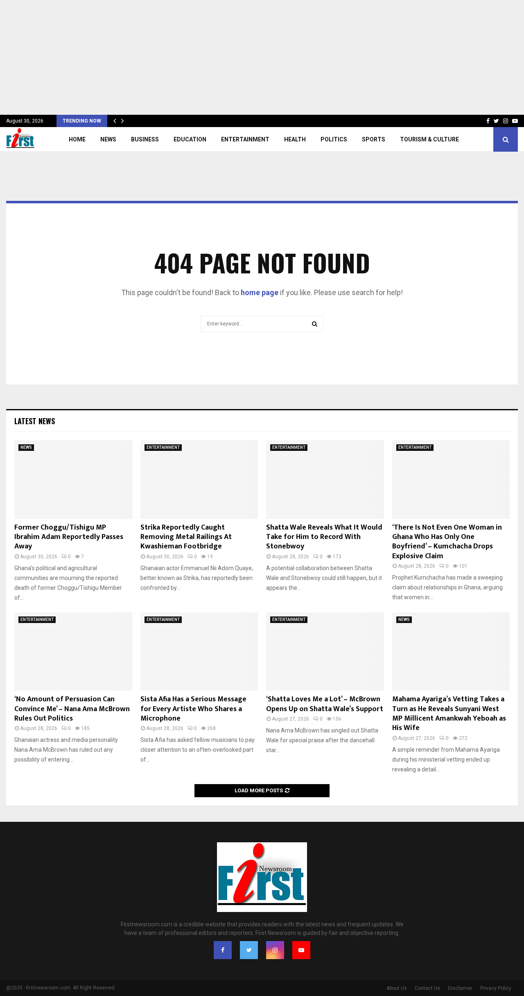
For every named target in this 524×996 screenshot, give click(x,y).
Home (77, 139)
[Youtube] (301, 950)
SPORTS (373, 139)
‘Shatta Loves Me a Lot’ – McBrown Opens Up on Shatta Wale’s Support (324, 704)
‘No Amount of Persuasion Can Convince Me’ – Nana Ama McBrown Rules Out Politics (72, 709)
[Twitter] (249, 950)
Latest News (34, 421)
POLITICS (334, 139)
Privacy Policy (495, 988)
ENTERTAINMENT (245, 139)
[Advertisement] (245, 57)
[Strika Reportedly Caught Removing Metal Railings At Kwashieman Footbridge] (199, 479)
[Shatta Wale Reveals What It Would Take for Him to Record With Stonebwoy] (325, 479)
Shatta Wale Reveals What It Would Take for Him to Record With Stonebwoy (324, 537)
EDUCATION (190, 139)
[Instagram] (275, 950)
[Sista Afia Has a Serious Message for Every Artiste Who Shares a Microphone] (199, 651)
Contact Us (427, 988)
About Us (396, 988)
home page (259, 292)
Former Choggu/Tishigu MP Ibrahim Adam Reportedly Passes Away (68, 537)
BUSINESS (145, 139)
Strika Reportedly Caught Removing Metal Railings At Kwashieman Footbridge (186, 537)
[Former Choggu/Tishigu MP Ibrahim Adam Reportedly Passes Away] (73, 479)
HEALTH (295, 139)
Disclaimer (460, 988)
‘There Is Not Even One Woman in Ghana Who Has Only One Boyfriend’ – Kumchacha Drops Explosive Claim (447, 541)
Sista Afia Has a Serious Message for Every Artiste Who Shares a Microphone (193, 709)
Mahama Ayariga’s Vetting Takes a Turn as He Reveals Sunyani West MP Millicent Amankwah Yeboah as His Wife (449, 713)
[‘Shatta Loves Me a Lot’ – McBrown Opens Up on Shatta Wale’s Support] (325, 651)
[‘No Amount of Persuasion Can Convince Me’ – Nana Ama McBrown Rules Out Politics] (73, 651)
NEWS (108, 139)
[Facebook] (223, 950)
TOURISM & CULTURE (429, 139)
